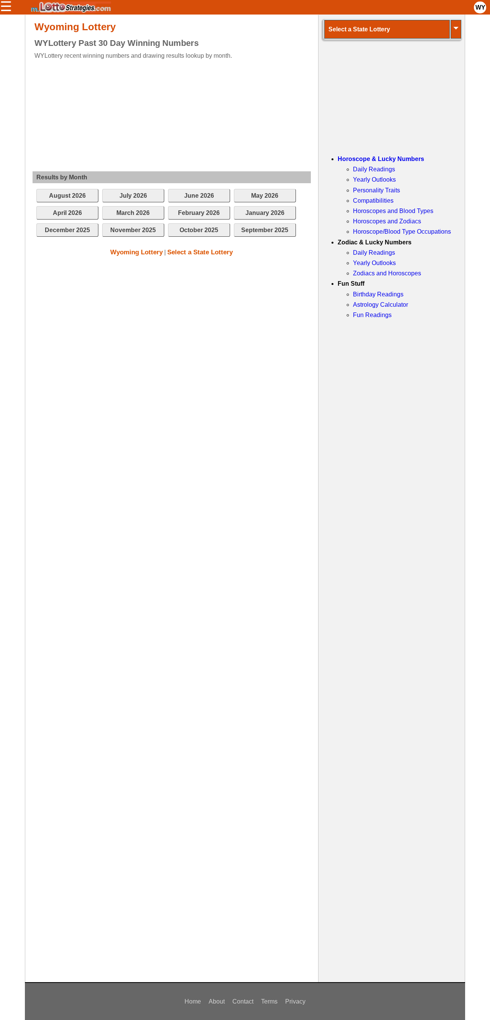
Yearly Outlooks (374, 179)
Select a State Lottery (200, 252)
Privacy (295, 1001)
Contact (242, 1001)
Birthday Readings (378, 294)
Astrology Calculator (380, 304)
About (217, 1001)
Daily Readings (374, 169)
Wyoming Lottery (136, 252)
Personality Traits (376, 190)
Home (193, 1001)
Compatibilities (373, 200)
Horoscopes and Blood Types (393, 211)
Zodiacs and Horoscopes (387, 273)
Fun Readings (372, 315)
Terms (269, 1001)
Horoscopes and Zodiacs (387, 221)
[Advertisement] (165, 114)
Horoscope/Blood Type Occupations (402, 231)
